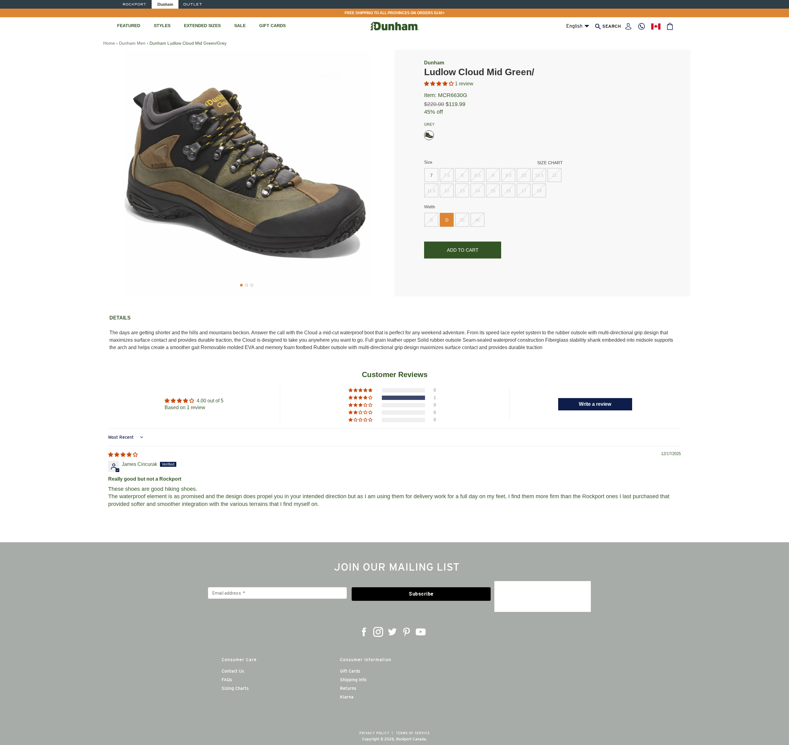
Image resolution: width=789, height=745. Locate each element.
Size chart (550, 163)
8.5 (478, 175)
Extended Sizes (202, 25)
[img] (123, 454)
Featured (128, 25)
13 (462, 190)
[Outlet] (192, 4)
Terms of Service (413, 733)
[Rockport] (134, 4)
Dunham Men (132, 43)
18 (539, 190)
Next (381, 173)
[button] (439, 83)
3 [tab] (252, 285)
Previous (115, 173)
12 (446, 190)
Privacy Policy (374, 733)
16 (508, 190)
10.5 (539, 175)
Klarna (347, 696)
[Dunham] (165, 4)
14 (477, 190)
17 (523, 190)
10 (523, 175)
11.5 (431, 190)
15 (493, 190)
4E (477, 220)
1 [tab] (241, 285)
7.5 (447, 175)
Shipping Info (353, 679)
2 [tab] (246, 285)
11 (554, 175)
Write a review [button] (595, 404)
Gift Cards (272, 25)
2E (462, 220)
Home (109, 43)
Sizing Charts (235, 688)
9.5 (508, 175)
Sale (240, 25)
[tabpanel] (246, 173)
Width (429, 206)
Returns (348, 688)
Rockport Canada (411, 739)
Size (428, 162)
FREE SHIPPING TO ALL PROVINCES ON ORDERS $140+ (395, 13)
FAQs (227, 679)
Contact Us (233, 671)
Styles (162, 25)
